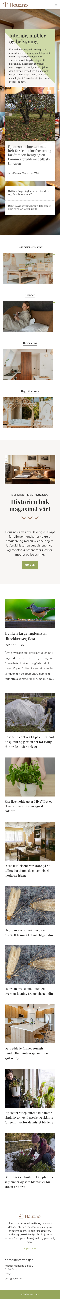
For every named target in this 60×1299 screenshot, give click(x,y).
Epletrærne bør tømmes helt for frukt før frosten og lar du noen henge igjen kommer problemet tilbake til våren (29, 155)
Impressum (30, 1248)
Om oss (30, 565)
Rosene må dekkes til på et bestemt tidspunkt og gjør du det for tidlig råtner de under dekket (29, 741)
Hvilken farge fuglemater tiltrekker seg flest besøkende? (28, 192)
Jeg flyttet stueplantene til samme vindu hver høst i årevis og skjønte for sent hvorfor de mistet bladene (29, 1117)
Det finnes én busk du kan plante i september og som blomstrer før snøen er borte (29, 1182)
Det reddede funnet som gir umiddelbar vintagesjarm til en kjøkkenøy (26, 1053)
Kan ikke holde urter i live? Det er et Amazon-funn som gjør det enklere (28, 806)
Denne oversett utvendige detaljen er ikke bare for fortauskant (29, 207)
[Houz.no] (16, 4)
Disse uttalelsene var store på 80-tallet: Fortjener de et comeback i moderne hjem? (28, 870)
